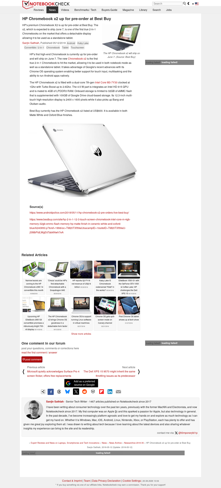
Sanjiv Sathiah (30, 43)
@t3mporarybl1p (188, 433)
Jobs (169, 10)
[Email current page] (118, 392)
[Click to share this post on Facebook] (51, 392)
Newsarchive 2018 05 (134, 442)
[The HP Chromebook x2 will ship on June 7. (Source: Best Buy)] (121, 37)
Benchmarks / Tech (85, 10)
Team (87, 480)
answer (53, 352)
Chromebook (53, 47)
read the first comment (34, 352)
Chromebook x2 (77, 58)
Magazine (128, 10)
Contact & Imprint (72, 480)
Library (143, 10)
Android (71, 43)
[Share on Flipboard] (101, 391)
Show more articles (81, 333)
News (52, 10)
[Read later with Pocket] (93, 391)
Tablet (65, 47)
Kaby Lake (82, 43)
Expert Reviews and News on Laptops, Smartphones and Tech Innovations (65, 442)
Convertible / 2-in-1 (34, 47)
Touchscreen (77, 47)
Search (157, 10)
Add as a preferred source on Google (84, 382)
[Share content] (43, 392)
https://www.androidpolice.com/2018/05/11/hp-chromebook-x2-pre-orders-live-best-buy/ (79, 212)
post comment (33, 359)
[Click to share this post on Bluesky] (67, 392)
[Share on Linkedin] (110, 391)
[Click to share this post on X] (76, 391)
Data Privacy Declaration (106, 480)
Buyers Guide (109, 10)
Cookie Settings (132, 480)
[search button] (184, 3)
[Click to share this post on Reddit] (84, 391)
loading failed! (153, 62)
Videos (65, 10)
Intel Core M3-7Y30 (106, 82)
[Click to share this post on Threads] (59, 392)
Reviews (39, 10)
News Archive (115, 442)
